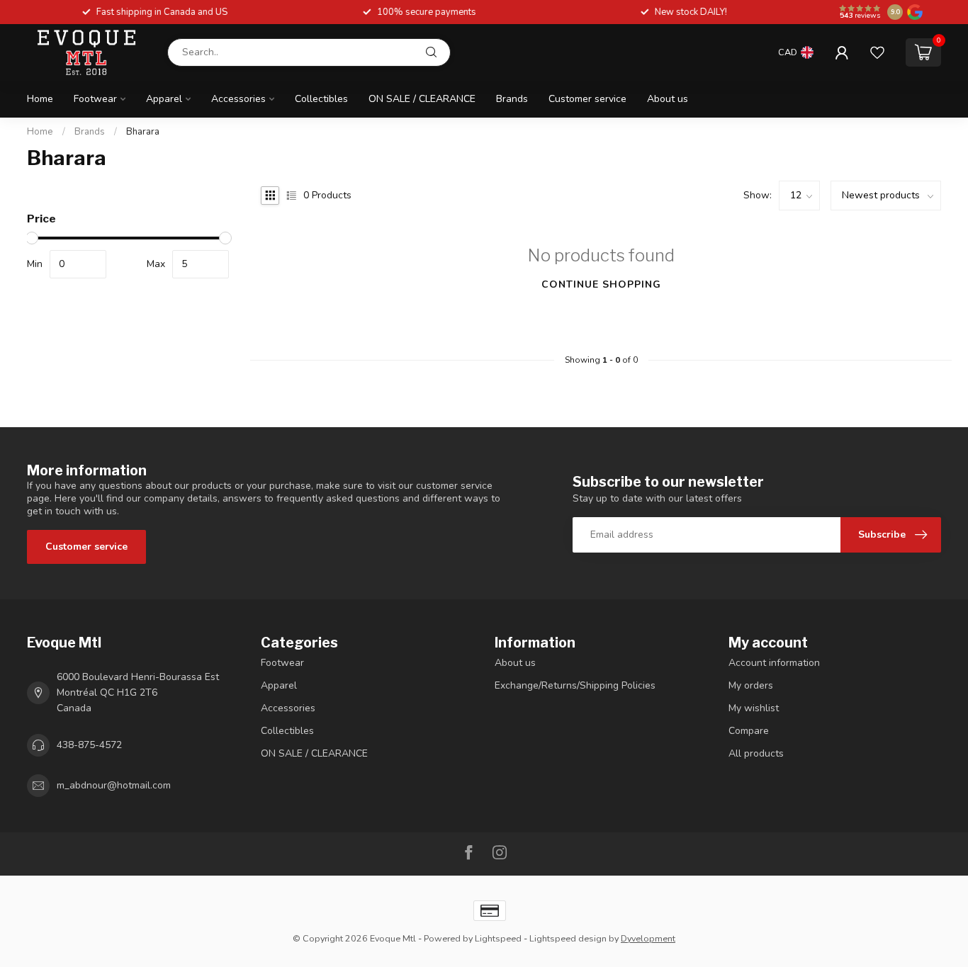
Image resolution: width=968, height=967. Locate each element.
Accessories (238, 99)
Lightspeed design (568, 938)
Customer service (587, 99)
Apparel (164, 99)
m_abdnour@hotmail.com (114, 785)
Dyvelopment (648, 938)
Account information (774, 662)
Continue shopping (601, 284)
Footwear (95, 99)
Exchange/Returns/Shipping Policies (575, 685)
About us (667, 99)
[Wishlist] (877, 52)
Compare (748, 730)
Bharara (142, 131)
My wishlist (753, 708)
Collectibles (321, 99)
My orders (750, 685)
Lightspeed (498, 938)
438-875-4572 (89, 745)
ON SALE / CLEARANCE (421, 99)
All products (756, 753)
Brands (512, 99)
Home (40, 99)
